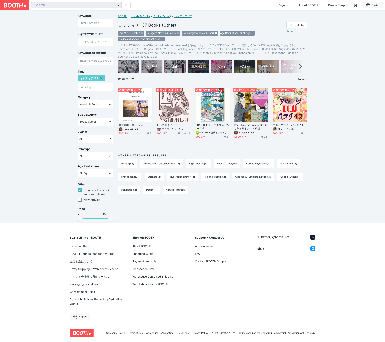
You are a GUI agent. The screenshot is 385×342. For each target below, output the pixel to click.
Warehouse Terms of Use (160, 333)
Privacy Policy (200, 333)
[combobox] (76, 5)
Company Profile (115, 333)
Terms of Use (135, 333)
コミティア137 (183, 16)
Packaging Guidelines (84, 284)
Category (84, 97)
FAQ (197, 253)
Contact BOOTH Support (211, 261)
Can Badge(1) (129, 189)
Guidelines (183, 333)
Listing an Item (79, 246)
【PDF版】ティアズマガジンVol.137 (212, 126)
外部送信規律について (223, 333)
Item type (84, 149)
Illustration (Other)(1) (182, 176)
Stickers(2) (154, 176)
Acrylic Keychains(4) (258, 163)
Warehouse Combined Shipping (152, 276)
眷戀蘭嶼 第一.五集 (131, 125)
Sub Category (87, 114)
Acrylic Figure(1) (175, 189)
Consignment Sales (82, 291)
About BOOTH (308, 5)
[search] (117, 5)
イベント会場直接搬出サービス (89, 276)
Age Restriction (88, 166)
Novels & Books (140, 16)
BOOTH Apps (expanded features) (92, 253)
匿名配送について (81, 261)
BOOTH (122, 16)
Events (82, 131)
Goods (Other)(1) (290, 176)
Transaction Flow (143, 269)
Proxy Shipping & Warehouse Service (94, 269)
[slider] (80, 218)
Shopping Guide (142, 253)
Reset (289, 31)
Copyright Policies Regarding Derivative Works (96, 301)
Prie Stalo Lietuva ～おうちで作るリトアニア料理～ (250, 126)
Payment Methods (144, 261)
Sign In (283, 5)
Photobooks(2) (129, 176)
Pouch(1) (151, 189)
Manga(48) (127, 163)
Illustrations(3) (288, 163)
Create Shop (336, 5)
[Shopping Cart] (355, 5)
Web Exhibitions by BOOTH (150, 284)
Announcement (205, 246)
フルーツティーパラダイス (288, 125)
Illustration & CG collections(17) (161, 163)
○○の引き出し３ (167, 125)
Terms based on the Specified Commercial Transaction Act (271, 333)
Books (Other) (162, 16)
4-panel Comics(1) (215, 176)
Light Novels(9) (198, 163)
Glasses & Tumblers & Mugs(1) (253, 176)
